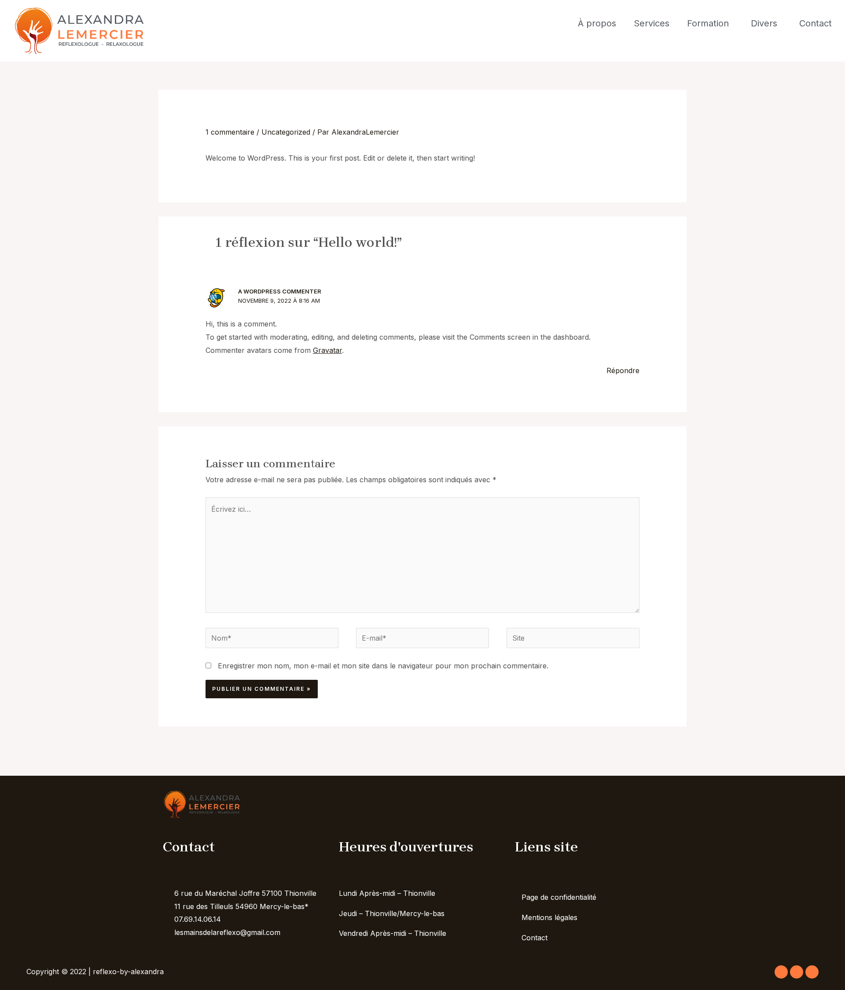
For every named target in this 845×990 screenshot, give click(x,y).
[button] (710, 23)
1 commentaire (230, 132)
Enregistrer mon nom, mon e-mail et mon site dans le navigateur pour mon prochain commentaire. (383, 665)
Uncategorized (285, 132)
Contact (815, 23)
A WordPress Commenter (279, 291)
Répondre (622, 370)
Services (651, 23)
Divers (764, 23)
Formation (708, 23)
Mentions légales (549, 917)
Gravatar (327, 350)
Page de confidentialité (559, 897)
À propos (597, 23)
